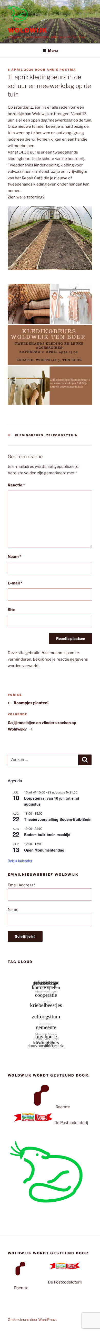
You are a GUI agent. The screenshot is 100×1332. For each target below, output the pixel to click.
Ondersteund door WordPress (32, 1319)
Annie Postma (61, 69)
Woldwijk (27, 30)
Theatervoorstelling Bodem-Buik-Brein (58, 819)
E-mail (15, 583)
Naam (14, 556)
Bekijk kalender (20, 860)
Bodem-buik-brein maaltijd (47, 834)
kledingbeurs (29, 435)
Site (11, 609)
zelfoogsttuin (62, 435)
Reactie (16, 485)
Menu (53, 50)
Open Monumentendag (44, 850)
